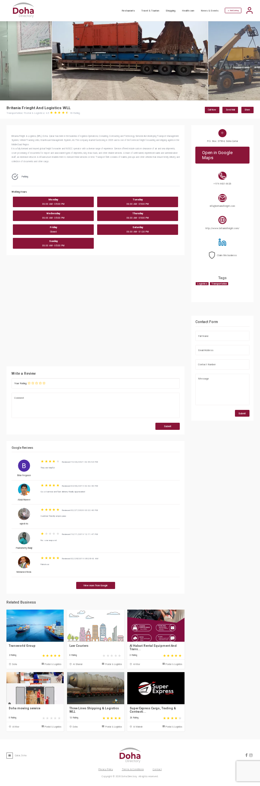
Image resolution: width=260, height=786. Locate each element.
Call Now (212, 109)
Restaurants (128, 10)
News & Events (209, 10)
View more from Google (95, 585)
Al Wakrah (138, 727)
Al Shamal (77, 664)
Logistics (202, 283)
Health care (188, 10)
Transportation (219, 283)
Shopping (170, 10)
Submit (167, 426)
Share (247, 109)
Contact (157, 769)
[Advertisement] (95, 312)
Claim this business (227, 255)
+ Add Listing (233, 10)
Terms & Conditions (133, 769)
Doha (14, 664)
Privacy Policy (106, 769)
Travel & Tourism (150, 10)
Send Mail (230, 109)
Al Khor (136, 664)
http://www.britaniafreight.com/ (222, 228)
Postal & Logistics (53, 664)
